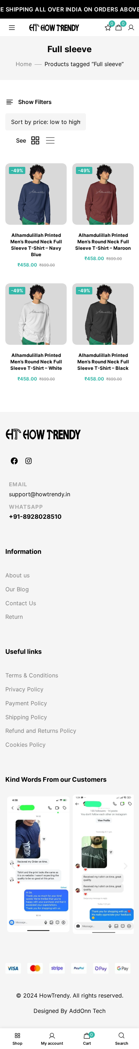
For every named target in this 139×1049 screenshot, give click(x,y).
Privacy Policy (24, 689)
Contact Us (20, 603)
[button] (13, 865)
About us (17, 575)
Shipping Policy (26, 717)
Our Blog (17, 589)
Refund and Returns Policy (40, 730)
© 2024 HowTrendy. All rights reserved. (69, 995)
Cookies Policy (25, 744)
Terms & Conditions (31, 675)
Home (24, 64)
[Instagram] (28, 461)
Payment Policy (26, 703)
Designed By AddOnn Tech (69, 1010)
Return (14, 616)
